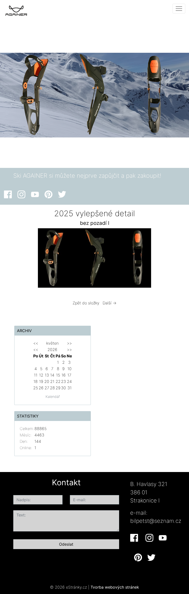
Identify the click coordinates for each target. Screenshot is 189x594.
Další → (109, 302)
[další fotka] (171, 259)
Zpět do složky (86, 302)
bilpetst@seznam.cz (155, 520)
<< (35, 343)
